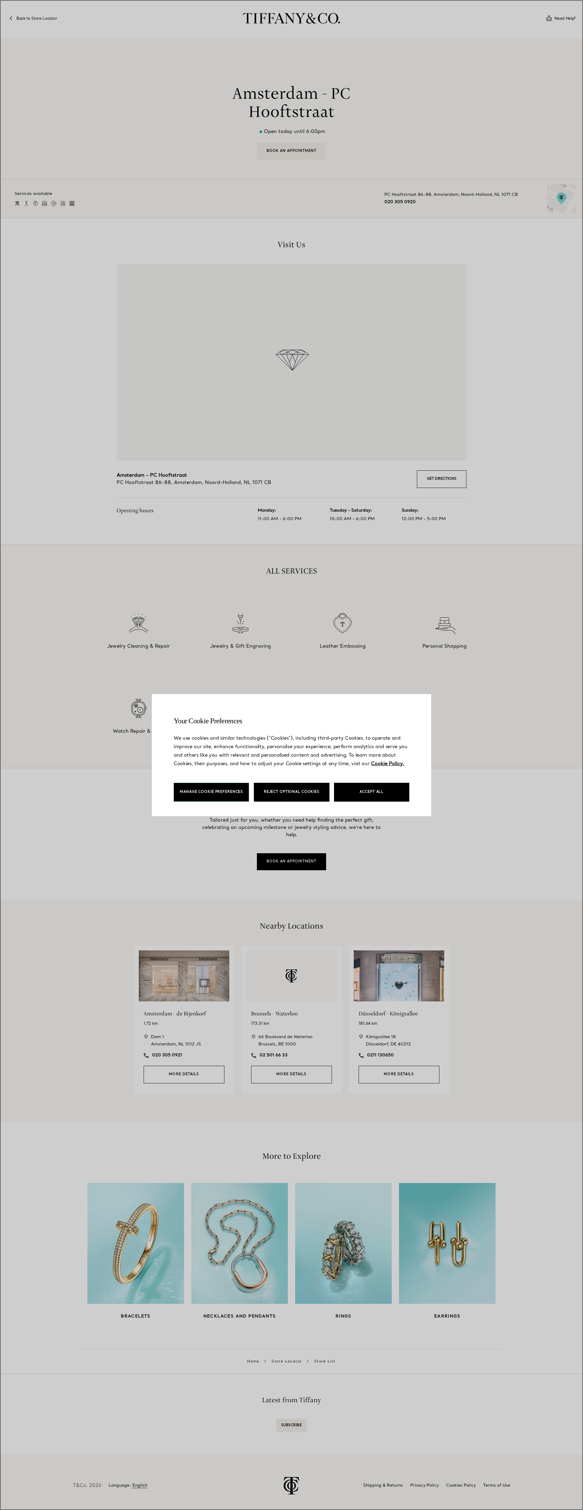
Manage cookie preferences (211, 792)
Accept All (372, 792)
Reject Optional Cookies (291, 792)
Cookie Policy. (387, 764)
